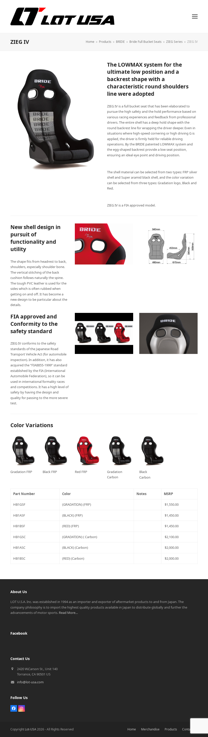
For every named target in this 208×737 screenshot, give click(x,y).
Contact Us (190, 729)
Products (171, 729)
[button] (195, 16)
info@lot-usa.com (30, 682)
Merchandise (150, 729)
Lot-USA (30, 729)
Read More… (68, 612)
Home (131, 729)
